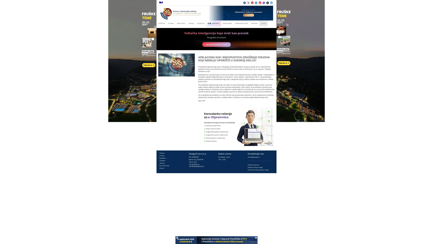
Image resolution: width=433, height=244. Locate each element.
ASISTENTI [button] (215, 23)
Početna (161, 23)
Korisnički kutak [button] (241, 23)
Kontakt (161, 168)
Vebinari (162, 163)
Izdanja (191, 23)
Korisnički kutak (164, 166)
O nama (171, 23)
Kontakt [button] (254, 23)
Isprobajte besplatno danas (216, 44)
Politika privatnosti (253, 165)
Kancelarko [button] (227, 23)
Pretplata (162, 161)
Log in (263, 23)
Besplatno (181, 23)
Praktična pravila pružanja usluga (258, 170)
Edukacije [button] (200, 23)
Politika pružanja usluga (255, 167)
